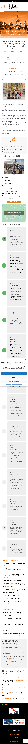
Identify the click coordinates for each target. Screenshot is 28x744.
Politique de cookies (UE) (14, 739)
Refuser (14, 377)
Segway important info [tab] (8, 609)
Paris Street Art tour (7, 698)
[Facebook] (13, 741)
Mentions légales (14, 737)
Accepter (14, 373)
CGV (14, 736)
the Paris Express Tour (19, 680)
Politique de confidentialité (17, 384)
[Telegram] (17, 741)
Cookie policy (8, 384)
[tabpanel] (14, 584)
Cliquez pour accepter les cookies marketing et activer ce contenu (14, 213)
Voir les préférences (14, 381)
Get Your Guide (14, 575)
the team (7, 569)
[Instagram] (15, 741)
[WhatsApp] (11, 741)
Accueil (14, 732)
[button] (26, 359)
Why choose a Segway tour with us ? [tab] (11, 560)
